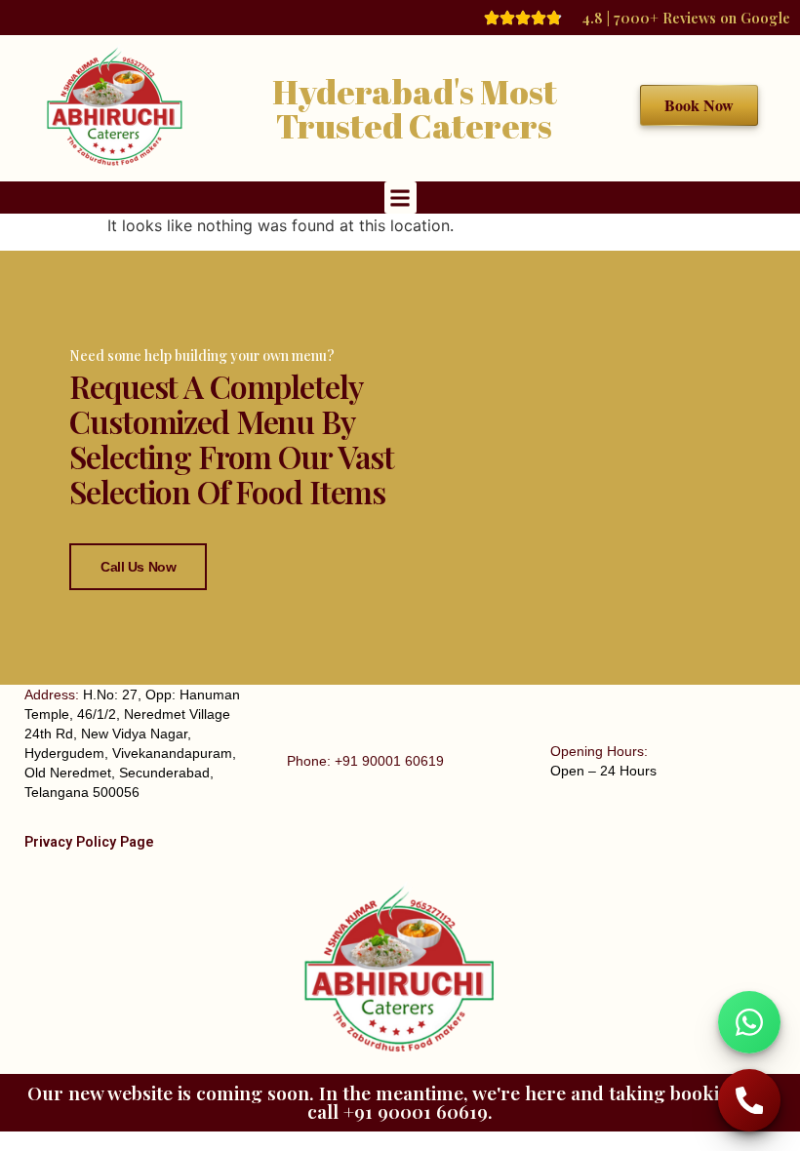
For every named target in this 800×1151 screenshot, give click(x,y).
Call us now (138, 567)
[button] (400, 197)
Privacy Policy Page (89, 842)
